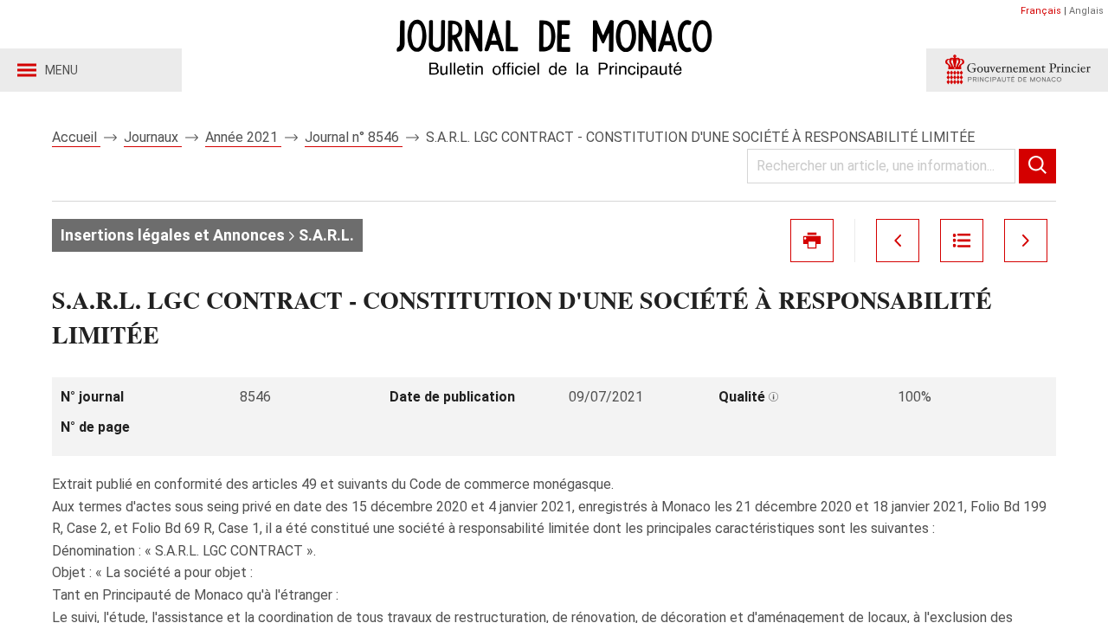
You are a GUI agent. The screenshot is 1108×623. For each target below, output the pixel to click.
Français (1041, 10)
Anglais (1086, 10)
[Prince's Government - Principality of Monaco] (1017, 70)
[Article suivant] (1025, 240)
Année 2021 (243, 137)
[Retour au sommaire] (961, 240)
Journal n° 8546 (354, 137)
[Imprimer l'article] (812, 240)
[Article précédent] (897, 240)
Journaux (153, 137)
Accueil (76, 137)
